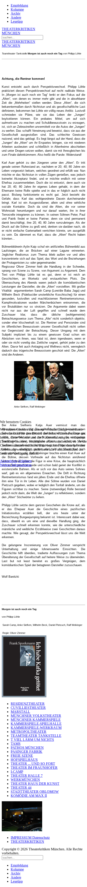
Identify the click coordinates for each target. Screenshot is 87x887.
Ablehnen (25, 461)
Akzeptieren (8, 461)
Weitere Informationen (15, 465)
